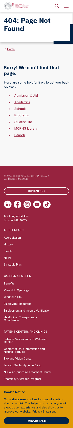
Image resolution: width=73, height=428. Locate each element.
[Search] (57, 6)
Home (11, 49)
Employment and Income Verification (27, 310)
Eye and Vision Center (18, 358)
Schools (20, 109)
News (7, 257)
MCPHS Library (26, 128)
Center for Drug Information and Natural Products (24, 350)
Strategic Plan (13, 264)
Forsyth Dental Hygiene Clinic (22, 365)
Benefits (9, 283)
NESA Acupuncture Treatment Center (27, 372)
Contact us (36, 190)
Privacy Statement (44, 411)
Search (19, 135)
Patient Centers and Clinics (25, 331)
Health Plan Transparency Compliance (20, 319)
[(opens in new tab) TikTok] (47, 204)
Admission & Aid (26, 95)
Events (8, 251)
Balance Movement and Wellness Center (25, 340)
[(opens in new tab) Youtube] (37, 204)
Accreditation (12, 237)
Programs (21, 115)
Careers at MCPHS (17, 276)
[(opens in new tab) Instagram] (27, 204)
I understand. (37, 420)
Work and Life (13, 297)
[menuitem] (57, 6)
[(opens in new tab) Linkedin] (8, 204)
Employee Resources (17, 303)
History (8, 244)
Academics (22, 102)
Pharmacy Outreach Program (22, 378)
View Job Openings (16, 290)
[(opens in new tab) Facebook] (17, 204)
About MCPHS (14, 230)
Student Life (23, 122)
